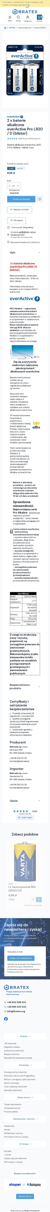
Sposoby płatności (13, 1090)
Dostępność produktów (15, 1072)
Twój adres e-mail (14, 952)
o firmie (7, 1154)
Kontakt (8, 1151)
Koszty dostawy (11, 1083)
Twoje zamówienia (12, 1104)
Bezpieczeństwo (11, 1054)
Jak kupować (10, 1043)
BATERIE (12, 28)
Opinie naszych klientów (15, 1158)
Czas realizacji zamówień (15, 1086)
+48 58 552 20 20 (18, 758)
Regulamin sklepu (12, 1047)
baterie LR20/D (40, 28)
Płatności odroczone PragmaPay (19, 1075)
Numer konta (25, 1196)
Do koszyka (39, 899)
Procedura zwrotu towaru (16, 1136)
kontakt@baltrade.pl (19, 761)
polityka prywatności (14, 1050)
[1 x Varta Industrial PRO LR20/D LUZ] (25, 862)
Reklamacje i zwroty (13, 1133)
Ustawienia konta (12, 1108)
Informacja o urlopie (13, 1162)
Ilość (9, 181)
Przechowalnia (11, 1111)
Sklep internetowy (24, 1211)
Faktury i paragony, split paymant (19, 1079)
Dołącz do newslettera (21, 958)
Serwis (7, 1129)
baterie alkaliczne (24, 28)
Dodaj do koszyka (21, 199)
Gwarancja (9, 1126)
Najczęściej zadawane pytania (18, 1057)
